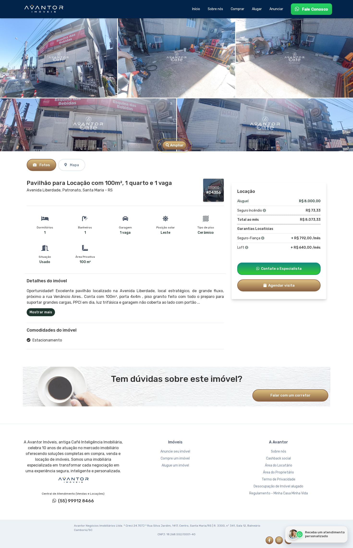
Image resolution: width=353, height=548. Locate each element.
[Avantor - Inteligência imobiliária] (73, 480)
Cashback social (278, 458)
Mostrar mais (41, 312)
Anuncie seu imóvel (175, 451)
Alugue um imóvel (175, 465)
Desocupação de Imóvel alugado (278, 486)
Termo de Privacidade (278, 479)
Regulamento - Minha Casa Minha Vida (278, 493)
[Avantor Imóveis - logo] (44, 9)
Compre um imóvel (175, 458)
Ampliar (176, 145)
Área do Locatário (278, 465)
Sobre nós (278, 451)
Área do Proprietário (278, 472)
